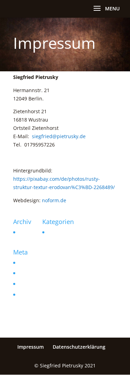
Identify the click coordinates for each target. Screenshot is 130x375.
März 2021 (30, 232)
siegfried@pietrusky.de (59, 136)
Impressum (30, 346)
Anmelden (30, 262)
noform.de (54, 200)
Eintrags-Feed (34, 273)
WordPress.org (35, 294)
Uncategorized (64, 232)
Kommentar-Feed (38, 283)
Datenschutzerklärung (79, 346)
